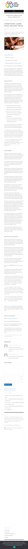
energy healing (13, 334)
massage (5, 336)
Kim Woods (12, 28)
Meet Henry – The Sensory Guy (9, 390)
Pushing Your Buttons (9, 535)
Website (21, 381)
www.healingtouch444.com (12, 318)
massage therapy (9, 336)
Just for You (14, 29)
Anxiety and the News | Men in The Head (12, 395)
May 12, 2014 (6, 28)
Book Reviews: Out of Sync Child (10, 388)
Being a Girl (10, 409)
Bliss (16, 28)
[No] (26, 545)
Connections (9, 29)
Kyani (21, 334)
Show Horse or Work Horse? (10, 533)
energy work (18, 334)
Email (21, 378)
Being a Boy (7, 530)
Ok (14, 547)
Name (21, 376)
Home (8, 20)
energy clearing (8, 334)
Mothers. (6, 537)
